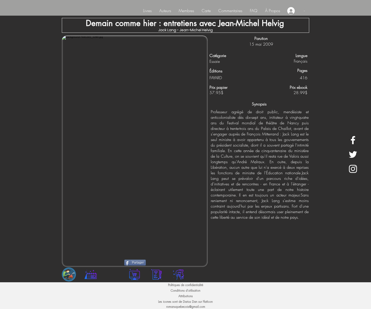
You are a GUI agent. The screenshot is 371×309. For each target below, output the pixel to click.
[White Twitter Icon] (353, 154)
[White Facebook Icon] (353, 140)
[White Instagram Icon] (353, 168)
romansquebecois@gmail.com (185, 306)
